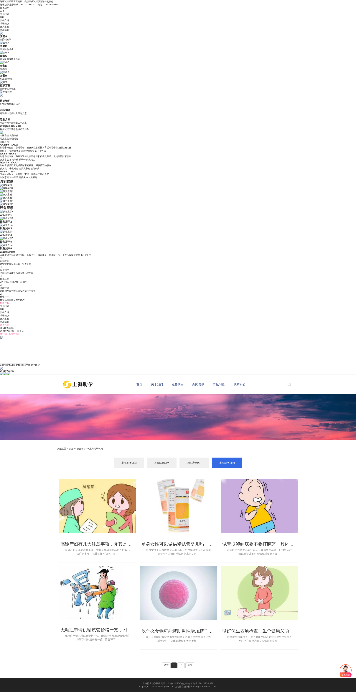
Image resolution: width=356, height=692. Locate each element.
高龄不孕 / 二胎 (6, 171)
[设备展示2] (6, 218)
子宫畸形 (13, 168)
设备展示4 (6, 235)
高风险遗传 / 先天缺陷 (9, 145)
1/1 (181, 665)
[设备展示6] (6, 245)
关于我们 (4, 14)
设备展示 (6, 208)
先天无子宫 (24, 168)
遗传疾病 (35, 168)
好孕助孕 (4, 7)
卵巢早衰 (4, 159)
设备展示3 (6, 228)
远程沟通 (5, 110)
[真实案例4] (6, 188)
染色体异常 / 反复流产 (9, 162)
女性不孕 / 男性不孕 (8, 154)
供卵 (2, 17)
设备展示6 (6, 248)
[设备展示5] (6, 238)
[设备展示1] (6, 211)
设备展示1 (6, 214)
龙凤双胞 (32, 177)
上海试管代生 (194, 462)
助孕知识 (4, 23)
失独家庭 (4, 177)
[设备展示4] (6, 231)
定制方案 (5, 119)
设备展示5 (6, 241)
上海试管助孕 (161, 462)
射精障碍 (13, 159)
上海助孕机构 (96, 448)
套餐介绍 (4, 20)
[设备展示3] (6, 225)
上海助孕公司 (129, 462)
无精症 (31, 159)
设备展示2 (6, 221)
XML (214, 686)
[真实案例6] (6, 185)
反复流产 (4, 168)
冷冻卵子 (13, 177)
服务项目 (81, 448)
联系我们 (4, 30)
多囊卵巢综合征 (29, 150)
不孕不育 (41, 150)
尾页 (189, 665)
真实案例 (4, 26)
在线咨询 (4, 142)
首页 (2, 11)
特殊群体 (4, 150)
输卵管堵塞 (15, 150)
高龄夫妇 (23, 177)
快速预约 (5, 100)
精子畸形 (23, 159)
